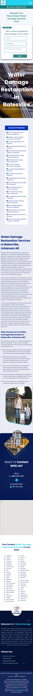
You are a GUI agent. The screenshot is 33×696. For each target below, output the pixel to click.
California (9, 563)
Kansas (22, 561)
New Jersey (9, 585)
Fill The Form (17, 487)
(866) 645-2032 (18, 476)
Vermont (22, 591)
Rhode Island (10, 601)
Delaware (9, 568)
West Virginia (24, 597)
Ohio (7, 594)
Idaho (8, 577)
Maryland (23, 568)
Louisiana (23, 565)
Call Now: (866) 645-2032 (17, 7)
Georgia (8, 574)
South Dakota (24, 582)
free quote (4, 645)
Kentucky (23, 563)
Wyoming (23, 600)
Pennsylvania (10, 599)
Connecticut (10, 566)
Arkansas (9, 561)
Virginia (22, 593)
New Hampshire (10, 583)
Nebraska (9, 579)
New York (9, 588)
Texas (22, 587)
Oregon (8, 597)
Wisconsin (23, 598)
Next (20, 56)
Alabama (8, 556)
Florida (8, 572)
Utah (21, 589)
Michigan (23, 572)
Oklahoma (9, 596)
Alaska (8, 557)
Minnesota (23, 574)
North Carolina (10, 590)
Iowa (21, 559)
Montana (23, 584)
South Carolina (24, 580)
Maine (22, 566)
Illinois (22, 556)
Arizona (8, 559)
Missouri (22, 577)
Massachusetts (24, 570)
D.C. (7, 570)
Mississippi (23, 576)
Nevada (8, 581)
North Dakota (10, 592)
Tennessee (23, 586)
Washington (23, 595)
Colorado (8, 565)
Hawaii (8, 576)
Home (4, 109)
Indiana (22, 557)
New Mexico (9, 586)
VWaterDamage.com (19, 689)
